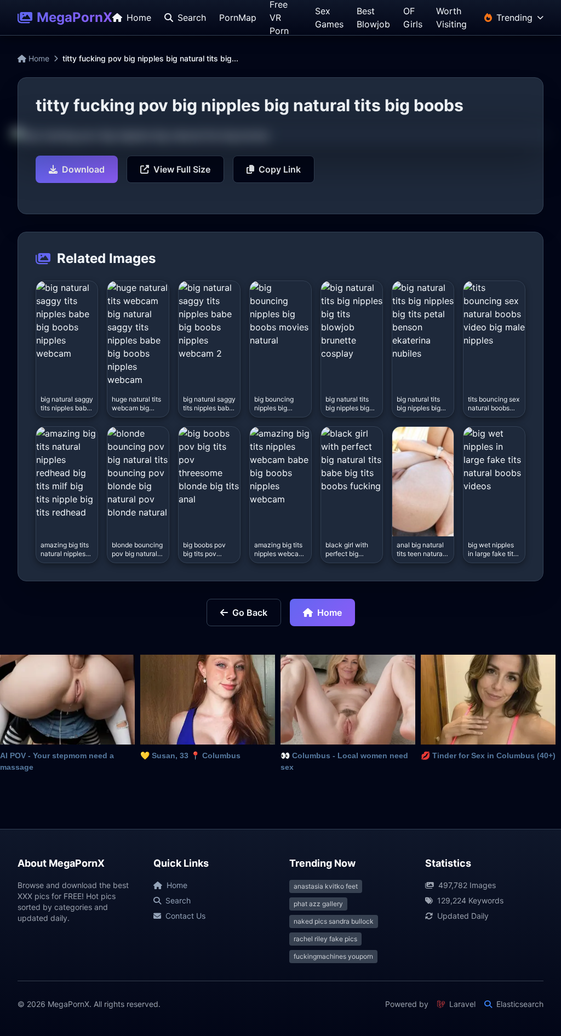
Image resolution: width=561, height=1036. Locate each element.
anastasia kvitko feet (326, 886)
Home (37, 58)
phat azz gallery (318, 904)
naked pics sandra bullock (334, 921)
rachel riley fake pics (325, 939)
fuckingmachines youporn (333, 956)
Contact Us (185, 915)
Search (178, 900)
